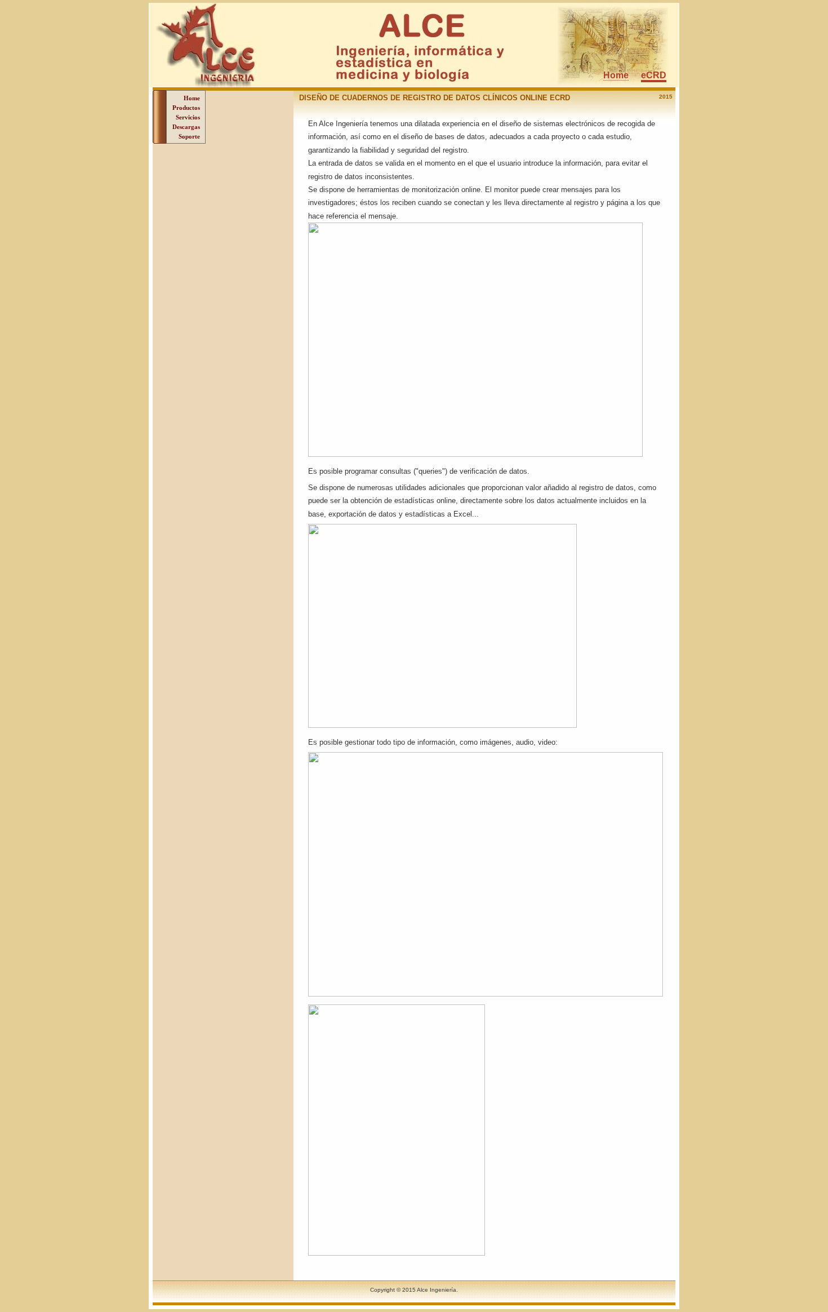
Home (616, 75)
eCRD (653, 75)
